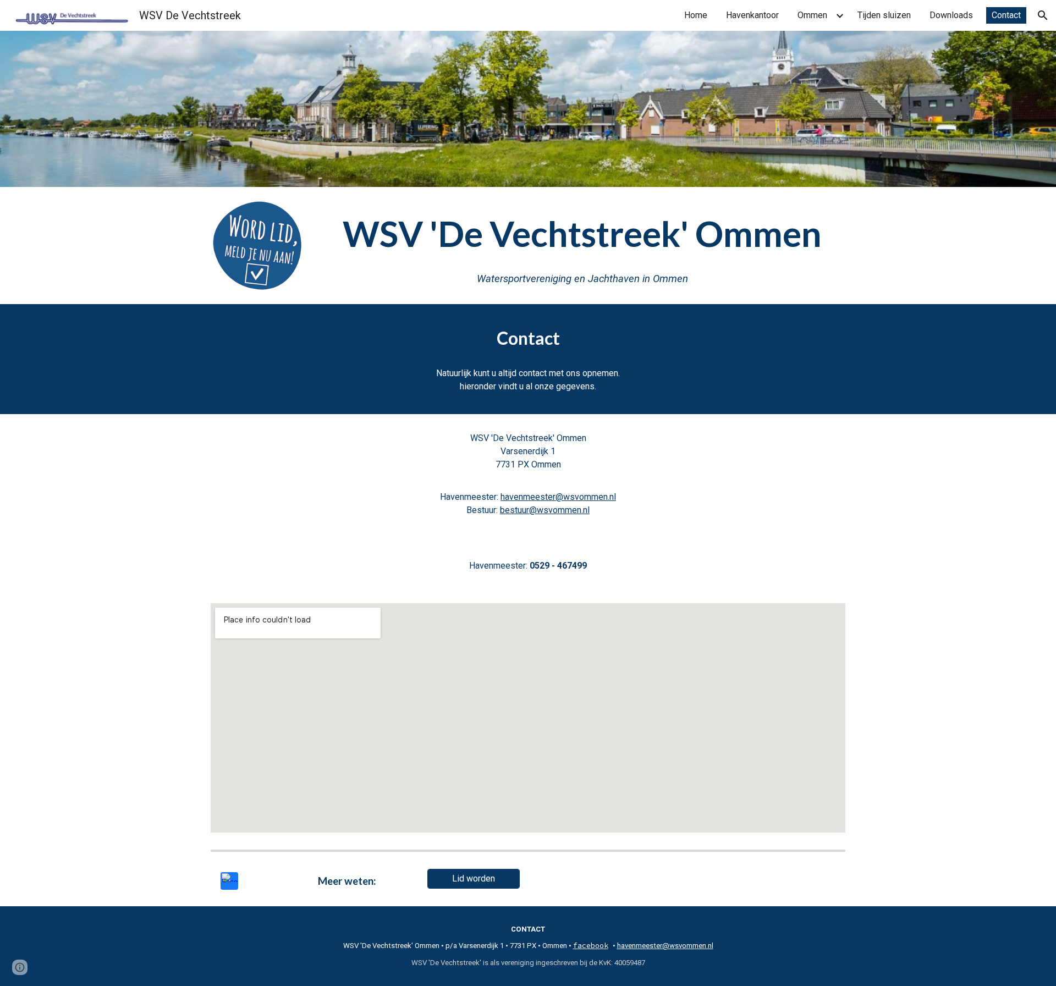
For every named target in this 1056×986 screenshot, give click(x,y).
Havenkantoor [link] (752, 15)
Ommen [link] (812, 15)
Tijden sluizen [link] (884, 15)
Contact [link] (1006, 15)
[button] (1043, 15)
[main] (582, 245)
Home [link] (695, 15)
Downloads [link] (951, 15)
